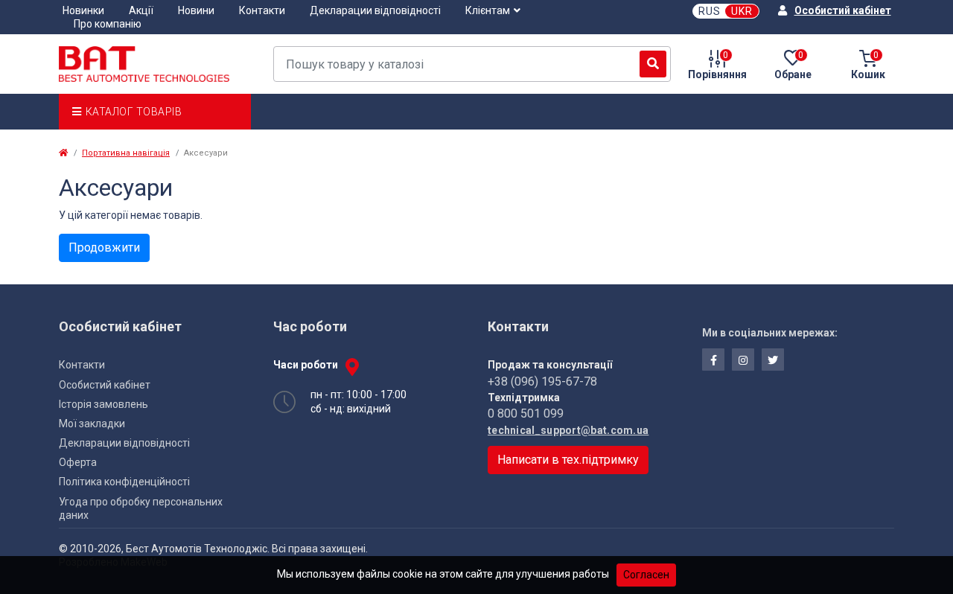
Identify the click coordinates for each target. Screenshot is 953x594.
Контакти (262, 10)
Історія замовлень (103, 404)
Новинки (83, 10)
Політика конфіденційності (124, 482)
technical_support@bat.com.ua (568, 430)
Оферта (78, 462)
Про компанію (107, 24)
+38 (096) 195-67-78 (542, 381)
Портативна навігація (126, 153)
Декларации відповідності (375, 10)
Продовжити (104, 247)
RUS (709, 11)
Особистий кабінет (104, 385)
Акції (141, 10)
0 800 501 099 (526, 413)
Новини (196, 10)
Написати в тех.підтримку (568, 460)
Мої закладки (92, 423)
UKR (742, 11)
